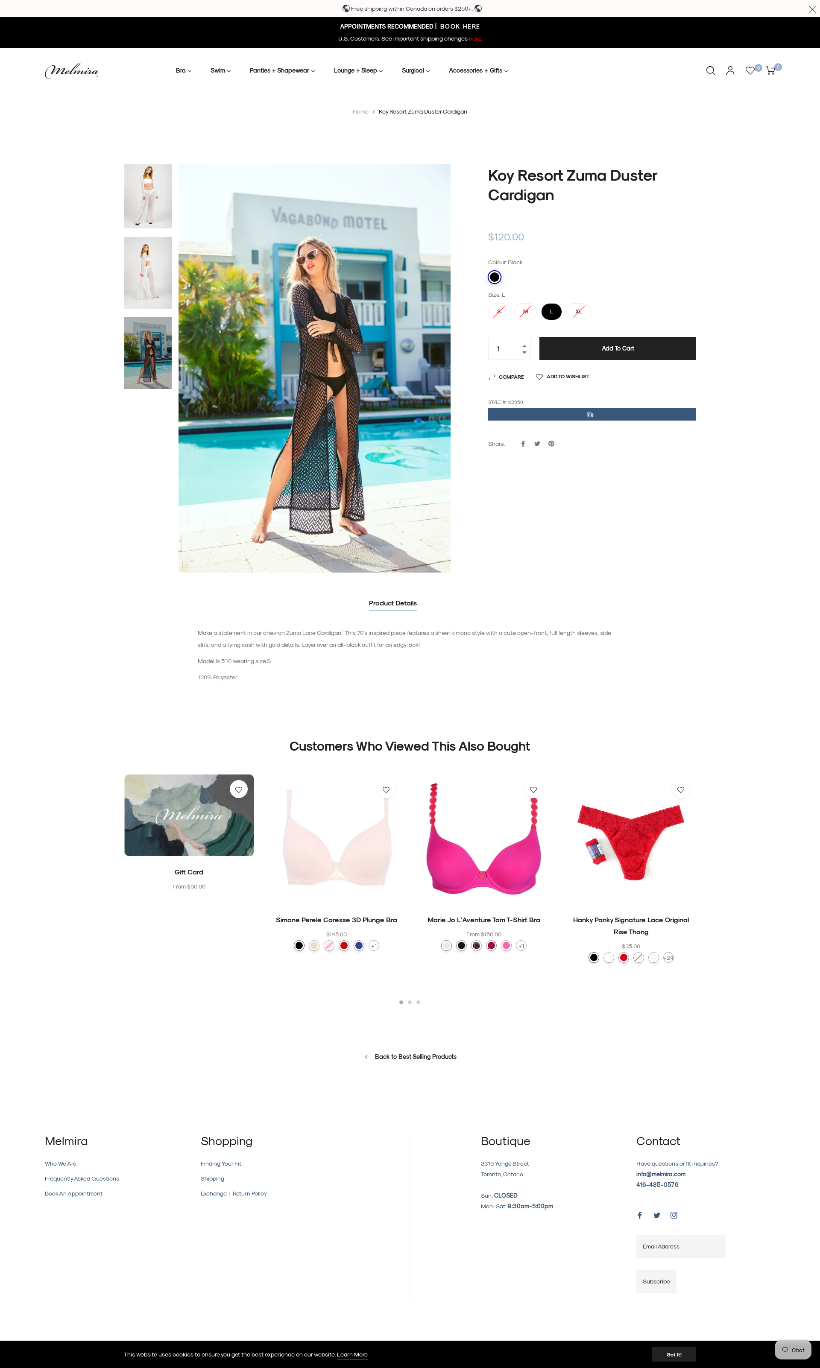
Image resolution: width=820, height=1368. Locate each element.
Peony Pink (491, 945)
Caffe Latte (446, 945)
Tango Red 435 (344, 945)
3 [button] (418, 1002)
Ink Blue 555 (359, 945)
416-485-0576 (657, 1184)
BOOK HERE (459, 26)
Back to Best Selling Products (415, 1056)
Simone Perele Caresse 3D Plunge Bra (336, 919)
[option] (189, 850)
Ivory (638, 957)
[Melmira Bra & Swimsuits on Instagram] (674, 1214)
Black (494, 277)
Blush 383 (329, 945)
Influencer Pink (506, 945)
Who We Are (60, 1163)
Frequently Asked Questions (82, 1178)
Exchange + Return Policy (234, 1193)
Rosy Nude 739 (314, 945)
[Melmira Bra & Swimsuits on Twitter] (656, 1214)
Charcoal (461, 945)
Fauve (476, 945)
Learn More (352, 1354)
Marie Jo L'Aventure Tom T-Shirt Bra (484, 919)
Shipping (212, 1178)
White (608, 957)
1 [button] (401, 1002)
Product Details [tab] (393, 603)
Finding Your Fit (221, 1163)
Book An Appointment (73, 1193)
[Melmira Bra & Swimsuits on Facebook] (639, 1214)
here (474, 38)
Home (361, 111)
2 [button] (410, 1002)
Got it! (674, 1354)
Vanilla (653, 957)
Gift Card (189, 872)
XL (579, 308)
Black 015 (299, 945)
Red (623, 957)
